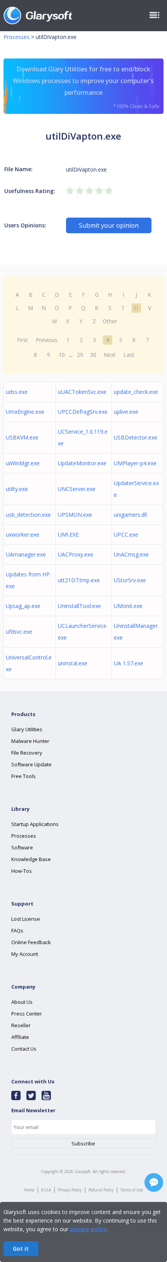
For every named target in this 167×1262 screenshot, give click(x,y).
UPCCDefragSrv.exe (83, 411)
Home (29, 1190)
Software (22, 847)
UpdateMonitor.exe (82, 463)
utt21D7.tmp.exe (79, 580)
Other (110, 321)
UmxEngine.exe (25, 411)
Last (129, 354)
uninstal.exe (72, 663)
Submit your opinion (109, 225)
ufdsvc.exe (19, 631)
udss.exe (17, 391)
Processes (16, 37)
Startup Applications (35, 824)
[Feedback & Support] (153, 1182)
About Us (22, 1001)
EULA (46, 1190)
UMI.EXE (68, 534)
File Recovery (26, 752)
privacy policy (88, 1229)
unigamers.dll (130, 514)
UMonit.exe (128, 606)
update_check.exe (136, 391)
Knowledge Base (31, 859)
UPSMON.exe (75, 514)
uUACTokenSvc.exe (82, 391)
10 (62, 354)
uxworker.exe (22, 534)
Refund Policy (101, 1190)
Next (110, 354)
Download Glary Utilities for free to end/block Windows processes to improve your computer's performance (86, 87)
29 (80, 354)
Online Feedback (31, 942)
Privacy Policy (70, 1190)
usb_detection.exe (28, 514)
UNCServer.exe (77, 489)
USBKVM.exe (22, 437)
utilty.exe (17, 489)
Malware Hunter (30, 740)
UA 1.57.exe (128, 663)
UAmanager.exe (26, 554)
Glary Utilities (26, 729)
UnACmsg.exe (131, 554)
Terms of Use (131, 1190)
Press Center (26, 1013)
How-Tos (21, 870)
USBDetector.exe (135, 437)
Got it (21, 1248)
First (22, 340)
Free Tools (23, 776)
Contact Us (24, 1048)
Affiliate (20, 1036)
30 (93, 354)
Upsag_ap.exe (23, 606)
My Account (24, 953)
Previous (46, 340)
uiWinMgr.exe (23, 463)
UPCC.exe (126, 534)
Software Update (31, 764)
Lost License (25, 918)
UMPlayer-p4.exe (135, 463)
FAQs (17, 930)
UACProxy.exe (75, 554)
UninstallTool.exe (79, 606)
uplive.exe (126, 411)
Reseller (21, 1025)
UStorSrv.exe (130, 580)
